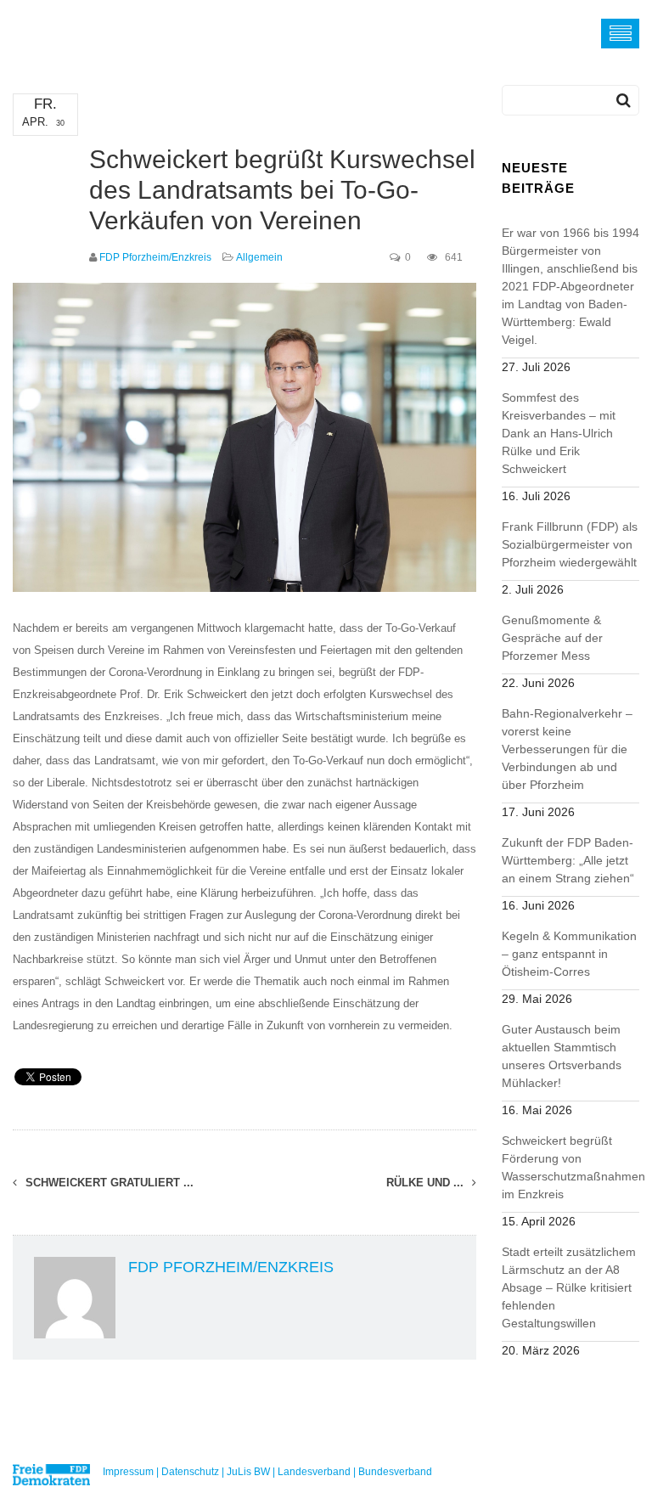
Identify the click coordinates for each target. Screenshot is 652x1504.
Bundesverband (395, 1472)
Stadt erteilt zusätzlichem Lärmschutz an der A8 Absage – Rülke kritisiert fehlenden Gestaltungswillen (569, 1287)
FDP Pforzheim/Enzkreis (155, 257)
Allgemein (259, 257)
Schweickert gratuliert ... (108, 1182)
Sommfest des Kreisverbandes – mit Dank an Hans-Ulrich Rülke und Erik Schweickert (558, 433)
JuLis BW (248, 1472)
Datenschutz (190, 1472)
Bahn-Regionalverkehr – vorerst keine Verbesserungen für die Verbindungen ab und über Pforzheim (567, 749)
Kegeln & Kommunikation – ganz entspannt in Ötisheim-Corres (569, 953)
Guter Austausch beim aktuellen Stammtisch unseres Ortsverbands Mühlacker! (561, 1056)
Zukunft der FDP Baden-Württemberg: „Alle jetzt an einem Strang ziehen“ (568, 860)
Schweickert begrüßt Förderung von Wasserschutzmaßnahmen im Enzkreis (570, 1167)
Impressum (128, 1472)
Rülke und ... (426, 1182)
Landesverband (314, 1472)
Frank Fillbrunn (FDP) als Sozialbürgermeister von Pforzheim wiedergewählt (570, 544)
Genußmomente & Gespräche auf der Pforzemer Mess (552, 637)
